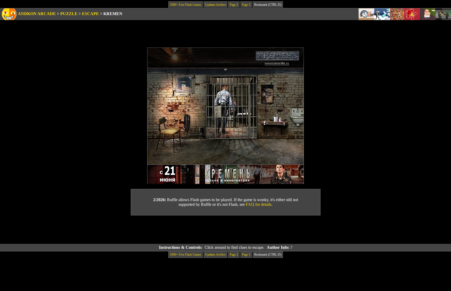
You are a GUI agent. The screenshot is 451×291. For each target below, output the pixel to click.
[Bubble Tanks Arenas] (412, 14)
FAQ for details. (259, 204)
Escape (90, 13)
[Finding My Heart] (427, 14)
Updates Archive (215, 5)
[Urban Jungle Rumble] (382, 14)
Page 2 (234, 5)
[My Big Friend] (366, 14)
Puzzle (69, 13)
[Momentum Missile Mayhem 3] (397, 14)
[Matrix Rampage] (443, 14)
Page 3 (246, 5)
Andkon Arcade (37, 13)
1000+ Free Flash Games (185, 5)
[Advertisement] (225, 230)
